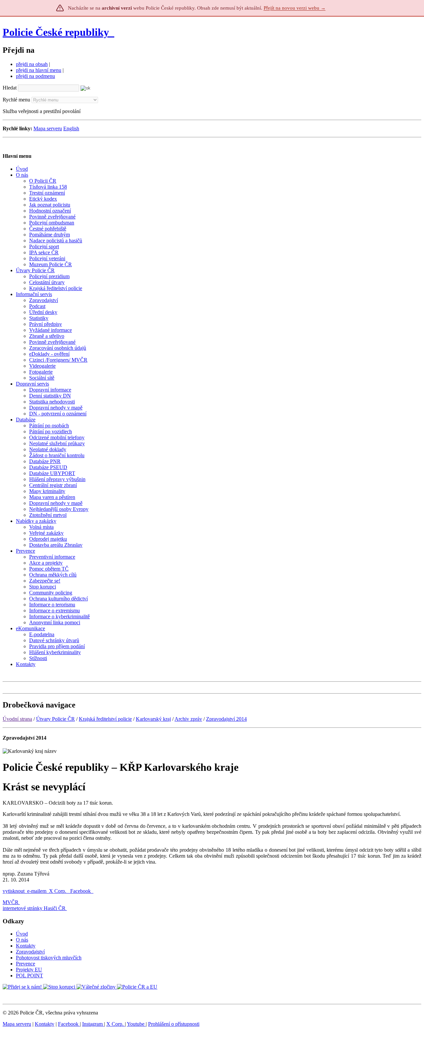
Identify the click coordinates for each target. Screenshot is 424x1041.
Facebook (81, 891)
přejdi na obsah (32, 64)
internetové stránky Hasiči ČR (34, 908)
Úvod (22, 934)
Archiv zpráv (188, 719)
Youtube (136, 1024)
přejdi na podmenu (35, 76)
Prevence (25, 963)
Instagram (93, 1024)
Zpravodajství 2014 (226, 719)
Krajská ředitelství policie (105, 719)
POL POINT (29, 975)
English (71, 128)
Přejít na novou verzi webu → (295, 8)
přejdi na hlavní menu (38, 70)
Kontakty (25, 946)
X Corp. (58, 891)
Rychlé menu (16, 99)
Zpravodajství (30, 951)
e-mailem (36, 891)
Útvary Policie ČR (55, 719)
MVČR (11, 902)
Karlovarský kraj (153, 719)
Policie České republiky (56, 32)
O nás (22, 940)
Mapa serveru (47, 128)
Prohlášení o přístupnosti (173, 1024)
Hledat (10, 88)
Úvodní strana (17, 719)
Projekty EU (29, 969)
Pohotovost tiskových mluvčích (48, 957)
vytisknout (14, 891)
